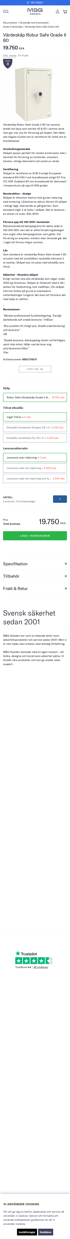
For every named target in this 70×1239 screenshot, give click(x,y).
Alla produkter (10, 22)
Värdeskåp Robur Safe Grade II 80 (42, 26)
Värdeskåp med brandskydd (34, 22)
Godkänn (45, 1232)
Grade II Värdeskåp (13, 26)
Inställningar (27, 1232)
